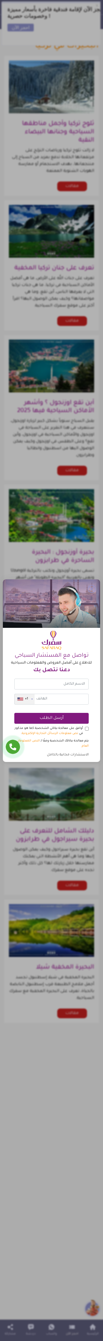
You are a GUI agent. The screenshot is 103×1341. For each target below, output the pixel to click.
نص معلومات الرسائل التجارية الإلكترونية (50, 733)
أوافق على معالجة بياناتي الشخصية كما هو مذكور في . (49, 731)
